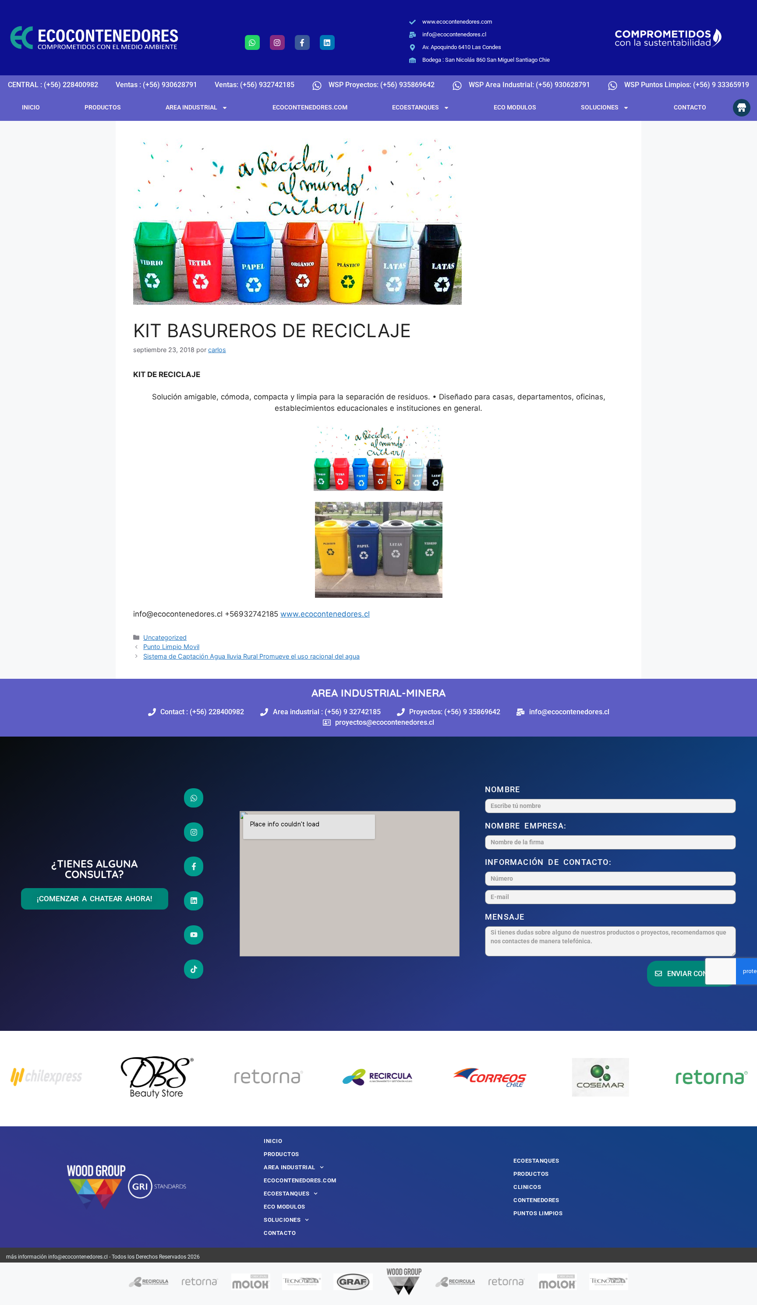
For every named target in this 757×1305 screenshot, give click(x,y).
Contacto (690, 107)
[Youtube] (193, 935)
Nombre (504, 789)
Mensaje (507, 916)
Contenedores (536, 1200)
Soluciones (600, 107)
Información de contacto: (550, 862)
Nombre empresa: (528, 825)
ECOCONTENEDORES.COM (309, 107)
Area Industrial (191, 107)
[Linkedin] (327, 42)
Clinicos (527, 1187)
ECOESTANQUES (415, 107)
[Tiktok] (193, 969)
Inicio (31, 107)
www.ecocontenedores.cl (325, 614)
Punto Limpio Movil (171, 646)
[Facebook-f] (302, 42)
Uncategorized (165, 637)
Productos (103, 107)
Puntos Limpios (537, 1213)
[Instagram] (277, 42)
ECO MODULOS (515, 107)
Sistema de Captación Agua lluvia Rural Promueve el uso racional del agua (251, 656)
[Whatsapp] (252, 42)
